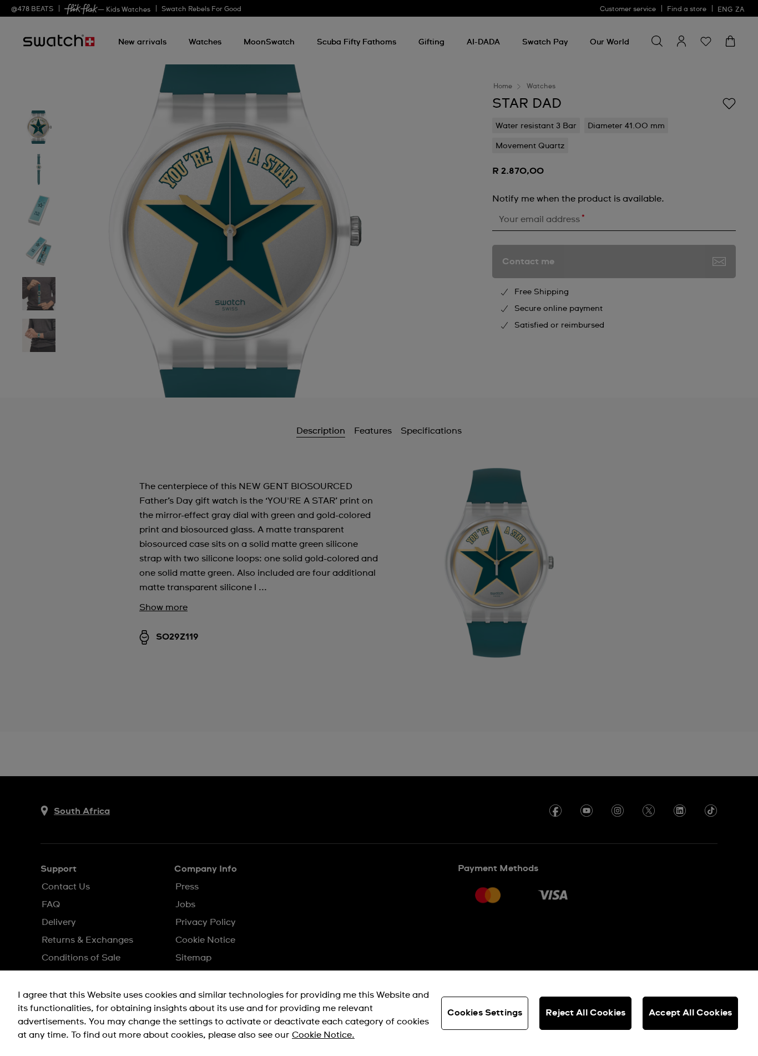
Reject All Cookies (585, 1012)
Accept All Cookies (690, 1012)
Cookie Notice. (323, 1034)
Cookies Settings (485, 1012)
